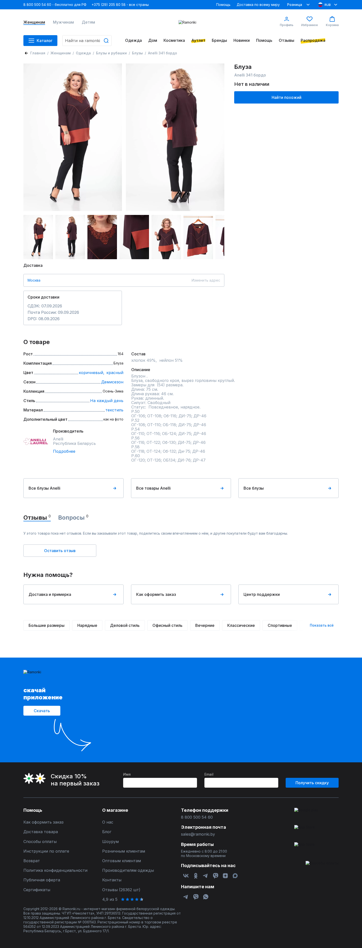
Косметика (174, 40)
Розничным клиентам (123, 851)
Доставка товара (40, 831)
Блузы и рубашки (111, 53)
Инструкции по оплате (46, 851)
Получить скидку (312, 782)
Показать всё (322, 625)
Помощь (223, 4)
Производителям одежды (128, 870)
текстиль (114, 410)
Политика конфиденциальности (55, 870)
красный (114, 372)
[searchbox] (87, 40)
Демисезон (112, 382)
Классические (241, 625)
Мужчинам (63, 22)
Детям (88, 22)
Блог (106, 831)
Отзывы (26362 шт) (121, 890)
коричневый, (91, 372)
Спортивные (280, 625)
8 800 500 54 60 (197, 817)
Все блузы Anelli (44, 488)
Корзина (332, 25)
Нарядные (87, 625)
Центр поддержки (262, 594)
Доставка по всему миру (258, 4)
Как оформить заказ (156, 594)
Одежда (133, 40)
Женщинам (34, 22)
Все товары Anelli (153, 488)
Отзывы (286, 40)
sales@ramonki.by (198, 834)
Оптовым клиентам (121, 860)
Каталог (44, 40)
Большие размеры (47, 625)
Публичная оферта (41, 880)
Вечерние (204, 625)
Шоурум (110, 841)
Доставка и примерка (50, 594)
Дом (152, 40)
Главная (37, 53)
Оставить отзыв (60, 550)
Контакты (111, 880)
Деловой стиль (125, 625)
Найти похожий (286, 97)
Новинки (241, 40)
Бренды (219, 40)
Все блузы (254, 488)
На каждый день (106, 400)
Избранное (309, 25)
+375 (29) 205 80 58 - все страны (120, 4)
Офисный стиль (167, 625)
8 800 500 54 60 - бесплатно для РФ (54, 4)
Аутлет (198, 40)
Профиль (286, 25)
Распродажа (313, 40)
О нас (107, 822)
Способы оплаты (40, 841)
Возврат (31, 860)
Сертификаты (36, 890)
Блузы (137, 53)
